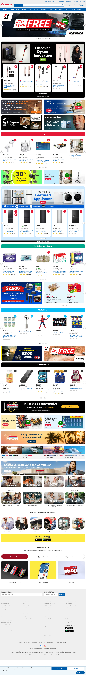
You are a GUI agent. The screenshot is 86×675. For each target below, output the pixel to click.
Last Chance (35, 9)
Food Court (67, 618)
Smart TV (45, 624)
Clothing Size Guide (48, 635)
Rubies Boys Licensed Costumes (42, 334)
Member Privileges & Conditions (29, 618)
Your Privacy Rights (42, 642)
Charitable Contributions (6, 611)
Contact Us (3, 616)
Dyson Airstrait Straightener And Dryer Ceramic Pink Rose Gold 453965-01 (26, 83)
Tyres (56, 9)
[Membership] (46, 9)
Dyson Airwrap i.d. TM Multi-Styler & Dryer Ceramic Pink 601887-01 (9, 86)
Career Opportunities (5, 605)
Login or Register (72, 5)
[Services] (81, 9)
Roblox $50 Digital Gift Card (58, 332)
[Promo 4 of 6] (43, 167)
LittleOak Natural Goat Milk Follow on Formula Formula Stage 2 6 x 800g (9, 336)
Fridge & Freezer (47, 626)
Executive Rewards (26, 611)
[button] (62, 5)
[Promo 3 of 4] (43, 238)
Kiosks (66, 616)
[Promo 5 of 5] (45, 93)
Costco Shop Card (47, 607)
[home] (6, 4)
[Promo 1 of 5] (40, 93)
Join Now (24, 603)
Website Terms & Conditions (30, 642)
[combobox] (18, 5)
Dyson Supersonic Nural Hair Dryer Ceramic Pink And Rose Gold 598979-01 (42, 83)
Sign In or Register (26, 613)
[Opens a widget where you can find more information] (80, 672)
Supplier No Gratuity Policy (6, 630)
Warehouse (72, 9)
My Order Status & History (49, 616)
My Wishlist (25, 616)
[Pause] (49, 38)
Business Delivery (63, 9)
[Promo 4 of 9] (40, 38)
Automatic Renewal (26, 607)
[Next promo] (84, 25)
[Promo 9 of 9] (47, 38)
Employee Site (4, 614)
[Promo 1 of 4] (40, 238)
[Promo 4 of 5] (44, 93)
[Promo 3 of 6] (42, 167)
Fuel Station (67, 613)
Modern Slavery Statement (6, 624)
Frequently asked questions (49, 603)
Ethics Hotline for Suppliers (6, 626)
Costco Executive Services (70, 607)
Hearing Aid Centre (69, 611)
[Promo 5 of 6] (45, 167)
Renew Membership (73, 556)
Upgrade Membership (16, 556)
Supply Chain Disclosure (6, 622)
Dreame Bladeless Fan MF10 (25, 331)
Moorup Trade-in (69, 622)
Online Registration (44, 556)
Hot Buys (24, 9)
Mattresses (46, 628)
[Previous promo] (1, 25)
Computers (46, 632)
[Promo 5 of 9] (42, 38)
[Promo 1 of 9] (36, 38)
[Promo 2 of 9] (38, 38)
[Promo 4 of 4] (45, 238)
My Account (25, 614)
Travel (50, 9)
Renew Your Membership (28, 605)
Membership (43, 9)
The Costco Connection (5, 607)
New (30, 9)
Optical (66, 609)
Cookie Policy (50, 642)
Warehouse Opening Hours (70, 605)
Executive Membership (27, 609)
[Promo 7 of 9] (45, 38)
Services (79, 9)
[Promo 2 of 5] (41, 93)
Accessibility (46, 614)
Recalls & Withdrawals (48, 605)
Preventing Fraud (47, 618)
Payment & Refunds (48, 611)
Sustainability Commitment (6, 613)
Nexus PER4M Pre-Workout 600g (42, 389)
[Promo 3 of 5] (43, 93)
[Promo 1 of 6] (39, 167)
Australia (82, 1)
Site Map (21, 642)
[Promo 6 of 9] (43, 38)
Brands (18, 9)
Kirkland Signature (4, 609)
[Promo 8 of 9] (46, 38)
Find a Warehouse (6, 592)
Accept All (59, 668)
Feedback (65, 642)
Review (76, 668)
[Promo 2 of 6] (40, 167)
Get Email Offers (49, 592)
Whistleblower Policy (5, 628)
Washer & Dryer (47, 630)
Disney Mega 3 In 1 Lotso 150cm (76, 388)
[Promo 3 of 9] (39, 38)
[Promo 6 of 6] (46, 167)
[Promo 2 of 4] (42, 238)
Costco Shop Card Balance (49, 609)
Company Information (5, 603)
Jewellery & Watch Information (50, 633)
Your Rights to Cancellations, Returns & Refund (53, 613)
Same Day (12, 9)
